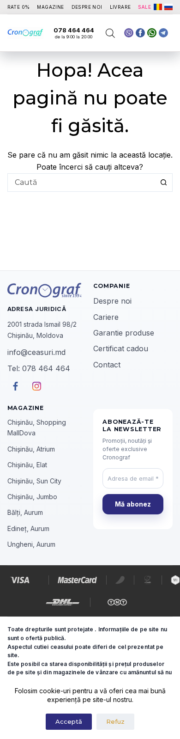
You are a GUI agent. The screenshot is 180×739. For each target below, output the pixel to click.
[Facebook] (151, 32)
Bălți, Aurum (25, 512)
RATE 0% (18, 7)
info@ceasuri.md (36, 352)
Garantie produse (123, 332)
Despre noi (112, 300)
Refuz (115, 721)
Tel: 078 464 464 (38, 368)
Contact (106, 364)
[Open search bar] (110, 33)
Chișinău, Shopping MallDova (36, 427)
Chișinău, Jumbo (32, 497)
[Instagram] (163, 32)
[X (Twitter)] (128, 32)
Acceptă (68, 721)
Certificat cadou (120, 348)
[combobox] (81, 182)
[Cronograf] (47, 290)
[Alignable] (140, 32)
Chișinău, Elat (27, 465)
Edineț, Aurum (28, 528)
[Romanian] (158, 7)
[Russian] (168, 7)
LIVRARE (120, 7)
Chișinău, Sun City (34, 481)
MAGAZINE (50, 7)
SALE (144, 7)
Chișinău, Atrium (31, 449)
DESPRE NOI (87, 7)
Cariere (106, 317)
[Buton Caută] (163, 182)
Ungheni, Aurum (31, 544)
